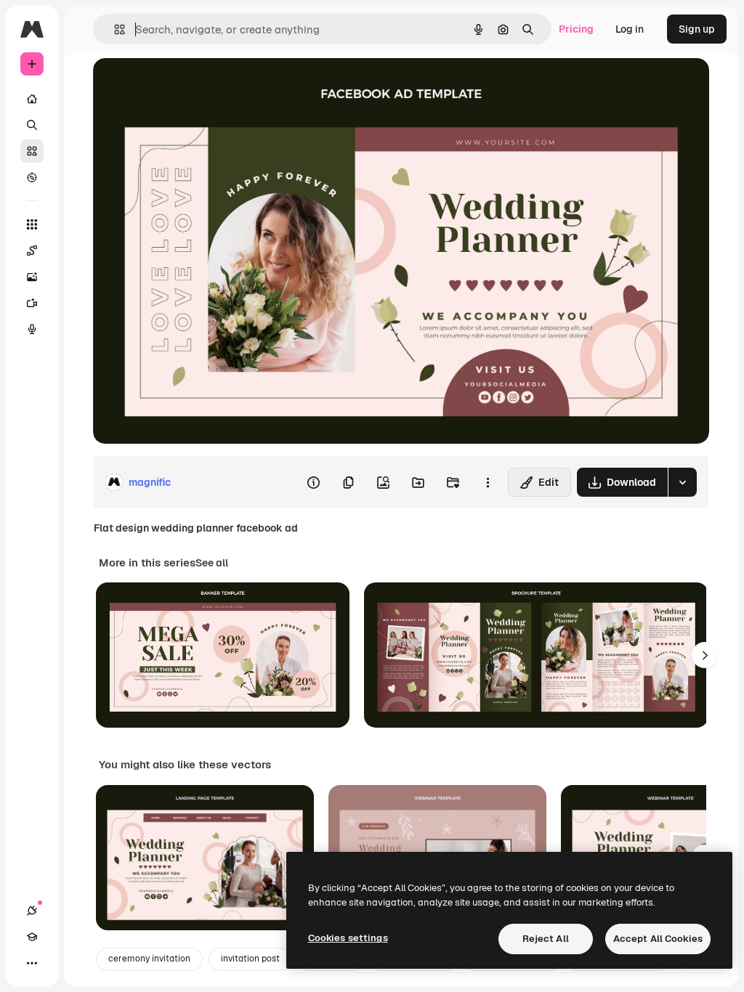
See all (211, 562)
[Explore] (32, 177)
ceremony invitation (149, 958)
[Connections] (32, 910)
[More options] (487, 482)
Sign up (697, 29)
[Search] (32, 125)
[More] (32, 963)
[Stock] (32, 151)
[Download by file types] (682, 482)
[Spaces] (32, 250)
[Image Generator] (32, 276)
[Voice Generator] (32, 329)
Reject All (545, 938)
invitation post (250, 958)
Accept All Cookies (658, 938)
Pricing (576, 29)
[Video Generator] (32, 302)
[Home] (32, 98)
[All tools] (32, 224)
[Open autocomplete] (114, 29)
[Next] (705, 655)
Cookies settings (348, 938)
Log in (629, 29)
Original (186, 85)
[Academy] (32, 936)
